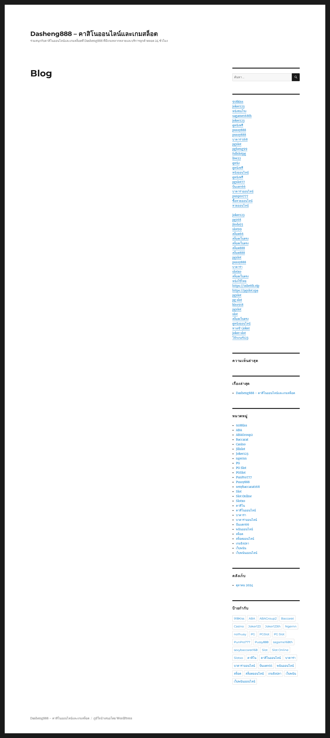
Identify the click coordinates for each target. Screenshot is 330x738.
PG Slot (241, 468)
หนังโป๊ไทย (239, 281)
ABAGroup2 (244, 435)
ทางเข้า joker (241, 328)
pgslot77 (238, 182)
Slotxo (240, 501)
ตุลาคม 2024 (244, 585)
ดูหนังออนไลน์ (241, 324)
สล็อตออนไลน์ (245, 539)
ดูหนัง (236, 163)
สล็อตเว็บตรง (240, 239)
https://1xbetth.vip (245, 286)
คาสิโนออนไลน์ (246, 510)
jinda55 (237, 224)
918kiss (237, 102)
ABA (239, 430)
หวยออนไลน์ (240, 205)
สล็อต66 (238, 234)
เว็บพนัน (241, 548)
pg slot (237, 300)
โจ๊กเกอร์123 (240, 338)
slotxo (236, 272)
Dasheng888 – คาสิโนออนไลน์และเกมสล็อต (94, 34)
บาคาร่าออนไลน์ (242, 191)
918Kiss (241, 425)
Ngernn (291, 626)
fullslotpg (239, 154)
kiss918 (237, 305)
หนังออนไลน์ (240, 172)
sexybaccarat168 (248, 487)
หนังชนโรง (239, 111)
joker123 (238, 106)
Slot (239, 491)
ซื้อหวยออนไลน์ (242, 201)
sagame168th (242, 116)
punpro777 (240, 196)
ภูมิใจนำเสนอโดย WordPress (112, 718)
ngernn (241, 458)
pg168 (236, 220)
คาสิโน (240, 506)
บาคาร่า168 (240, 139)
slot (235, 314)
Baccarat (242, 439)
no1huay (240, 634)
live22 (236, 158)
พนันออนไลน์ (244, 529)
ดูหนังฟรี (237, 125)
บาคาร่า (237, 267)
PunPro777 (244, 477)
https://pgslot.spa (245, 290)
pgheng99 (239, 149)
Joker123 (242, 454)
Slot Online (244, 496)
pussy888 (239, 130)
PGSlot (241, 473)
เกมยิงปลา (242, 543)
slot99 (237, 229)
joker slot (239, 333)
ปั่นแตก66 (239, 187)
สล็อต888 (238, 248)
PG (238, 463)
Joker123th (273, 626)
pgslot (236, 144)
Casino (241, 444)
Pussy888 (243, 482)
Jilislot (240, 449)
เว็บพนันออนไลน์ (246, 553)
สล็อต (239, 534)
